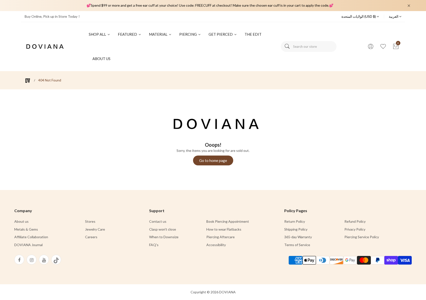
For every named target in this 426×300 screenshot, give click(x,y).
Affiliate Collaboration (31, 237)
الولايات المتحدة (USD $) (359, 16)
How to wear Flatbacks (223, 229)
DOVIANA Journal (28, 245)
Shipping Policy (295, 229)
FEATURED (128, 34)
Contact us (157, 221)
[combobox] (309, 46)
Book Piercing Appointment (227, 221)
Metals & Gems (26, 229)
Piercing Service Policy (361, 237)
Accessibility (216, 245)
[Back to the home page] (28, 80)
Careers (91, 237)
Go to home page (213, 160)
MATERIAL (158, 34)
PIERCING (188, 34)
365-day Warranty (298, 237)
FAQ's (154, 245)
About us (21, 221)
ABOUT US (101, 58)
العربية (394, 16)
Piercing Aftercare (220, 237)
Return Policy (294, 221)
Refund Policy (355, 221)
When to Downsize (163, 237)
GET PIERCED (221, 34)
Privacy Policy (354, 229)
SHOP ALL (98, 34)
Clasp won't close (162, 229)
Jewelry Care (95, 229)
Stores (90, 221)
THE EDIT (253, 34)
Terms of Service (297, 245)
